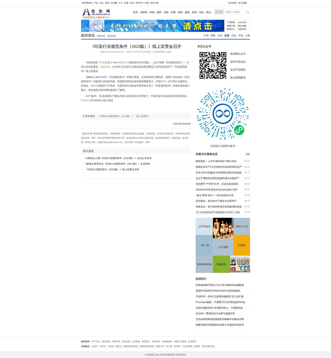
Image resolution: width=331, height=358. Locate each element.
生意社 (103, 346)
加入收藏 (242, 3)
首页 (135, 12)
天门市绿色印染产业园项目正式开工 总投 (218, 212)
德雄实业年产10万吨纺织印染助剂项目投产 (219, 166)
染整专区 (101, 36)
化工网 (169, 346)
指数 (213, 35)
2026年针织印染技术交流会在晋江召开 (216, 189)
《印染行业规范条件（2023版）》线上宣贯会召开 (112, 169)
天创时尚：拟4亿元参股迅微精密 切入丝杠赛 (220, 296)
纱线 (152, 12)
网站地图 (242, 26)
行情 (206, 35)
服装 (187, 12)
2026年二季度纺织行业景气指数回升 (215, 313)
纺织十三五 (242, 226)
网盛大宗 (160, 346)
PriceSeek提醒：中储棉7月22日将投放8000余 (220, 302)
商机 (107, 3)
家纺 (180, 12)
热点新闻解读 (238, 77)
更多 (248, 154)
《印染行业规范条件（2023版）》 (117, 116)
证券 (220, 35)
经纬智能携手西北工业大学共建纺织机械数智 (220, 285)
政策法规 (112, 36)
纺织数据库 (167, 341)
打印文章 (177, 124)
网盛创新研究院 (147, 346)
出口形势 (223, 247)
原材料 (143, 12)
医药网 (177, 346)
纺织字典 (154, 3)
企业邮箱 (136, 341)
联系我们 (146, 341)
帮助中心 (231, 29)
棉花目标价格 (204, 264)
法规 (147, 3)
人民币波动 (204, 226)
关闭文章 (186, 124)
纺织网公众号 (238, 53)
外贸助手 (192, 341)
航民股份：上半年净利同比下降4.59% (216, 161)
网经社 (119, 346)
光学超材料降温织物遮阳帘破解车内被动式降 (220, 319)
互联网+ (242, 245)
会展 (126, 3)
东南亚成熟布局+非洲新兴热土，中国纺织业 (219, 307)
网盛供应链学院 (131, 346)
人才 (121, 3)
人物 (247, 35)
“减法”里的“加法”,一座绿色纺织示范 (215, 195)
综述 (233, 35)
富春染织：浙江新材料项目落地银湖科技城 (219, 206)
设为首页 (232, 3)
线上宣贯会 (143, 116)
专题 (240, 35)
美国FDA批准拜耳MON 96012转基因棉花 (218, 290)
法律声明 (242, 29)
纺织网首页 (87, 3)
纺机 (194, 12)
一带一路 (204, 245)
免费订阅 (231, 26)
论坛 (132, 3)
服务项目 (106, 341)
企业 (101, 3)
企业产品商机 (238, 69)
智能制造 (221, 264)
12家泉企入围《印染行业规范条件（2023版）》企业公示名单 (118, 158)
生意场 (111, 346)
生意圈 (114, 3)
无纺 (166, 12)
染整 (173, 12)
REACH (139, 3)
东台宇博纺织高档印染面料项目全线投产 (217, 178)
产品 (96, 3)
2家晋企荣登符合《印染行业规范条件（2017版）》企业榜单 (117, 163)
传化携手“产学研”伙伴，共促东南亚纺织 (217, 184)
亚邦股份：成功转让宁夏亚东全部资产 (216, 201)
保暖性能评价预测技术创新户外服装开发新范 (220, 324)
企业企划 (242, 22)
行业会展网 (187, 346)
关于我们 (96, 341)
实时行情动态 (238, 61)
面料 (159, 12)
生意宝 (95, 346)
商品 (208, 12)
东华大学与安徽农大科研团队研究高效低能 (219, 172)
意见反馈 (126, 341)
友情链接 (156, 341)
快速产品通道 (180, 341)
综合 (201, 12)
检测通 (197, 346)
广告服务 (231, 22)
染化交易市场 (208, 346)
